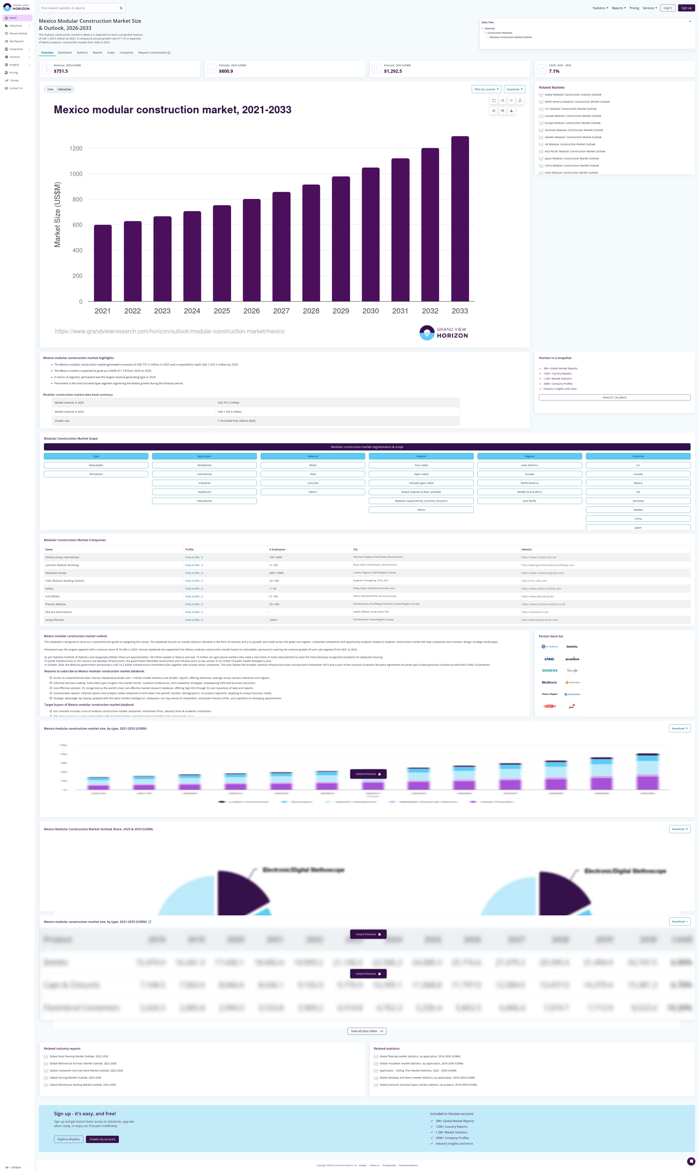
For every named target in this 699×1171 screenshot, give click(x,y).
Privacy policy (389, 1165)
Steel (313, 474)
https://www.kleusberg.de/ (538, 596)
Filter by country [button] (485, 89)
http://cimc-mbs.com (534, 580)
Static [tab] (50, 89)
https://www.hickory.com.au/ (539, 557)
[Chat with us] (691, 1161)
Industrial (204, 483)
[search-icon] (121, 8)
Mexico (638, 483)
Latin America (529, 465)
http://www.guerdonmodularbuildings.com (548, 565)
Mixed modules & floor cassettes (421, 492)
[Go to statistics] (150, 921)
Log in (668, 8)
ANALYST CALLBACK (615, 397)
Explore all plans (69, 1139)
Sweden (638, 509)
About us (374, 1165)
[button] (490, 28)
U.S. (638, 465)
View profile (192, 557)
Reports (617, 8)
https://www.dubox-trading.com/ (542, 588)
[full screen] (494, 100)
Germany (638, 501)
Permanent (96, 474)
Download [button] (513, 89)
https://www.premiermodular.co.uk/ (544, 604)
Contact (362, 1165)
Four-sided (421, 465)
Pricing (634, 8)
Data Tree (488, 22)
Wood (312, 465)
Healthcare (204, 492)
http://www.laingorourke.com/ (540, 620)
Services (648, 8)
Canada (638, 474)
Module (421, 456)
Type (96, 456)
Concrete (312, 483)
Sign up (687, 8)
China (638, 518)
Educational (204, 501)
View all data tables (364, 1031)
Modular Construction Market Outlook (511, 37)
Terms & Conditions (408, 1165)
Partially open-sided (421, 483)
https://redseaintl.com (535, 612)
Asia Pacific (529, 501)
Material (313, 456)
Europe (529, 474)
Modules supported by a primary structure (421, 501)
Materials (490, 28)
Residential (204, 465)
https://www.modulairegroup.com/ (543, 573)
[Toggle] (482, 28)
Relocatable (96, 465)
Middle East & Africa (529, 492)
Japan (638, 527)
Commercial (204, 474)
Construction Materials (499, 32)
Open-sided (421, 474)
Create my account (102, 1139)
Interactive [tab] (64, 89)
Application (204, 456)
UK (638, 492)
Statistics (599, 8)
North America (530, 483)
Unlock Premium (366, 774)
